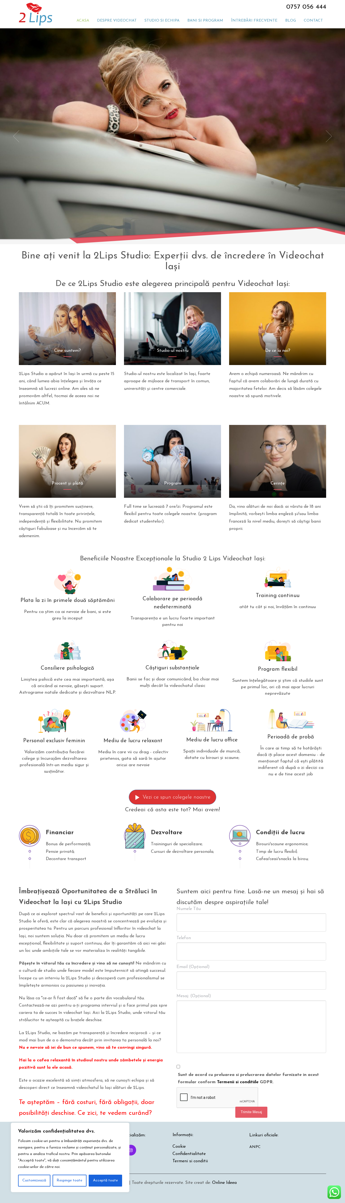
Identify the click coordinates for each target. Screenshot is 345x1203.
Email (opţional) (193, 967)
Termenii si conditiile (237, 1082)
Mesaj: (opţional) (194, 996)
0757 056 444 (306, 7)
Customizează (34, 1180)
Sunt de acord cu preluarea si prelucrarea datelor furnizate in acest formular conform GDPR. (248, 1078)
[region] (70, 1157)
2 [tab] (172, 219)
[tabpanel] (172, 136)
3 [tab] (177, 219)
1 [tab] (168, 219)
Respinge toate (69, 1180)
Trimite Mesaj (251, 1112)
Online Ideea (224, 1183)
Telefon (184, 938)
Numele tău (189, 909)
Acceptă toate (105, 1180)
